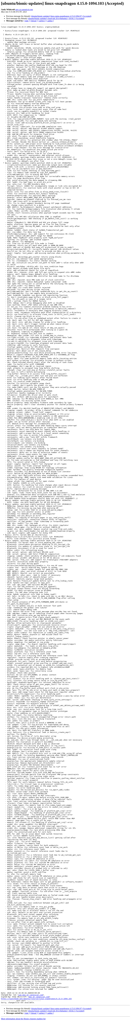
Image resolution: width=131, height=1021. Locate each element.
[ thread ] (33, 21)
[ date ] (27, 21)
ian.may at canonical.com (30, 995)
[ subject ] (42, 21)
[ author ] (50, 21)
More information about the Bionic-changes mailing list (23, 1019)
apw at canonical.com (24, 9)
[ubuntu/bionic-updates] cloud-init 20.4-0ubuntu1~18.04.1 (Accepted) (56, 18)
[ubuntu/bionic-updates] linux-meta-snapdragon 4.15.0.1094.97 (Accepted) (61, 16)
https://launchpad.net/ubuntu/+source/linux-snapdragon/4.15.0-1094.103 (36, 999)
